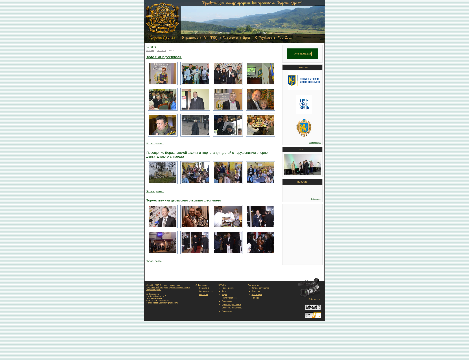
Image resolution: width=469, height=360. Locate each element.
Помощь (255, 298)
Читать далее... (155, 143)
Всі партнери (315, 143)
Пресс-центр (228, 288)
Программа (227, 301)
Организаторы (206, 291)
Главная (150, 50)
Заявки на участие (260, 288)
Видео (224, 294)
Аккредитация (302, 53)
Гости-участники (229, 298)
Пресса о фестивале (231, 304)
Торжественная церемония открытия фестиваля (183, 200)
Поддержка (227, 311)
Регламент (204, 288)
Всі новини (316, 199)
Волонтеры (257, 294)
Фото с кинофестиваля (164, 57)
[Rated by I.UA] (313, 317)
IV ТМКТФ (161, 50)
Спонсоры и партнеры (232, 308)
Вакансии (256, 291)
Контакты (203, 294)
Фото (224, 291)
